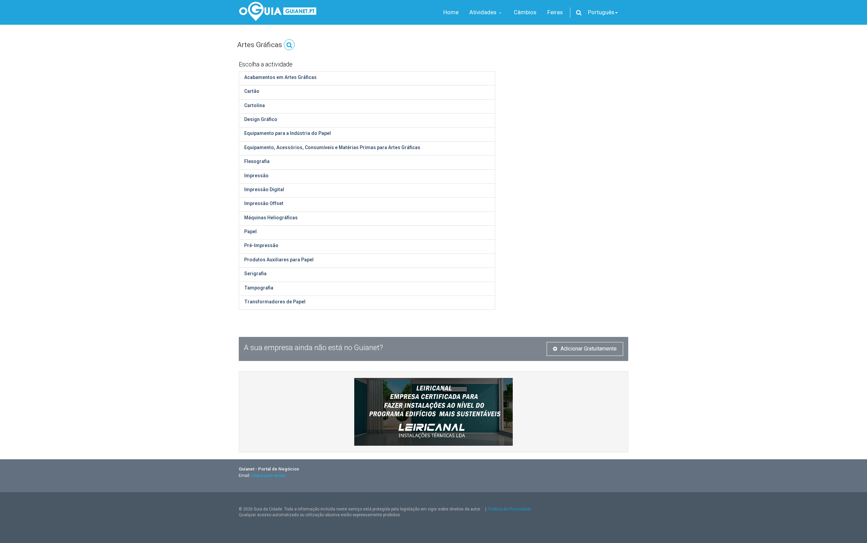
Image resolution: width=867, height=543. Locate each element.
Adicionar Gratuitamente (589, 348)
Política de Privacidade (509, 509)
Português (601, 12)
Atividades (483, 12)
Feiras (555, 12)
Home (451, 12)
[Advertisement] (566, 105)
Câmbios (525, 12)
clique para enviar (268, 475)
